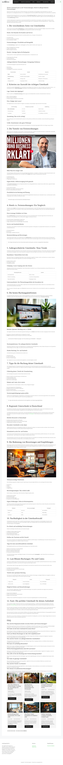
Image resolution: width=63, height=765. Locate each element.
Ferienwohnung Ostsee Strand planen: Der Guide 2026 (14, 715)
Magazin (52, 1)
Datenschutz (34, 746)
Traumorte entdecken (50, 745)
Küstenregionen (31, 413)
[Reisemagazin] (5, 1)
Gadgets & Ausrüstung (25, 1)
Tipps (33, 1)
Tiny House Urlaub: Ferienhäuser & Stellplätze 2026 (31, 715)
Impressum (34, 745)
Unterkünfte (16, 1)
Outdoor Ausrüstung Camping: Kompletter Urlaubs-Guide (46, 715)
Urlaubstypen (45, 1)
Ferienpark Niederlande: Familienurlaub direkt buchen (47, 686)
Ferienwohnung (13, 604)
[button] (30, 2)
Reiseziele (38, 1)
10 (21, 730)
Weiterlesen (12, 698)
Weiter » (25, 730)
